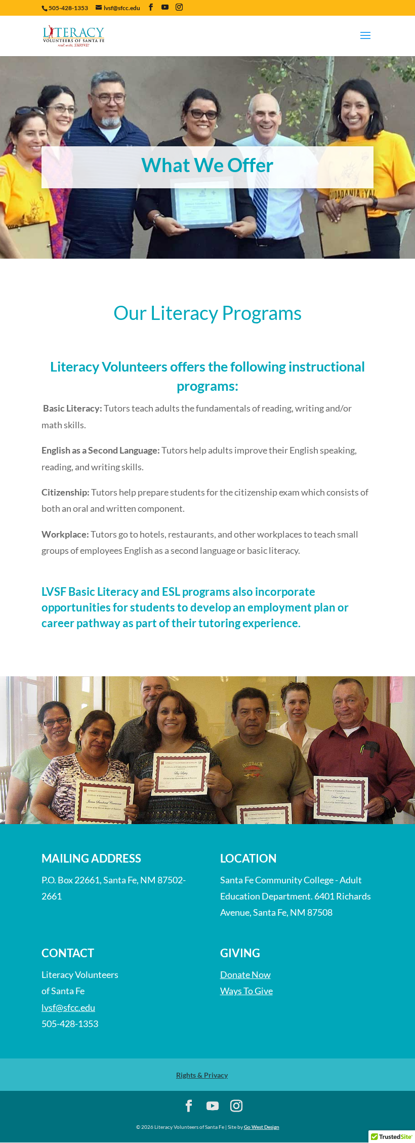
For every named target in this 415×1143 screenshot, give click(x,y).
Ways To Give (246, 990)
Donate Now (245, 974)
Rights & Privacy (202, 1075)
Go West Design (261, 1127)
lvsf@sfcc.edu (68, 1007)
